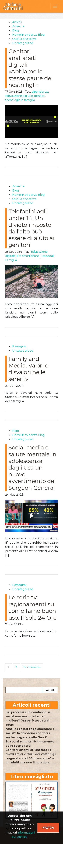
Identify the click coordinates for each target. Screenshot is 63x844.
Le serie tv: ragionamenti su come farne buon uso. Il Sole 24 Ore (32, 607)
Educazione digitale (19, 96)
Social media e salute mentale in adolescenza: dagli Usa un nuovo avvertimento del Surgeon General (32, 467)
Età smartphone (28, 256)
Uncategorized (22, 43)
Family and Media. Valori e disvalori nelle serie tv (28, 368)
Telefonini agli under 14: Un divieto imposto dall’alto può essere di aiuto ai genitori (31, 228)
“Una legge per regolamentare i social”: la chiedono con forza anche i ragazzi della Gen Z (29, 733)
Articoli (17, 22)
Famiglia (11, 260)
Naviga (48, 827)
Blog (15, 30)
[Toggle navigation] (55, 6)
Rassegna (19, 346)
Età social (47, 256)
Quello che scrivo (24, 39)
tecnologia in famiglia (20, 100)
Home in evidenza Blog (28, 34)
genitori (39, 96)
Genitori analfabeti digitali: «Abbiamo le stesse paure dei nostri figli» (30, 68)
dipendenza (39, 91)
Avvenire (18, 26)
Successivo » (32, 667)
